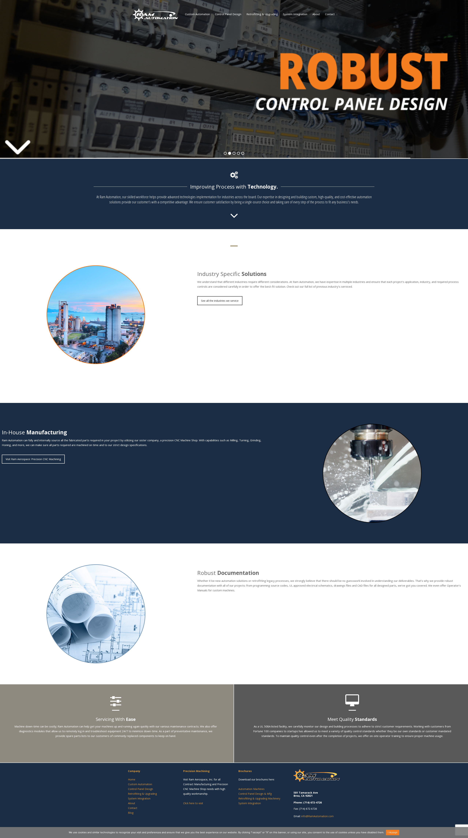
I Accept (392, 832)
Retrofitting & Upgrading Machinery (259, 798)
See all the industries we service (220, 300)
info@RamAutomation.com (317, 816)
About (316, 14)
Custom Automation (197, 14)
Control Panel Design (228, 14)
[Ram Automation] (155, 15)
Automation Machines (251, 789)
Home (131, 779)
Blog (130, 812)
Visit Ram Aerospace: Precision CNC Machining (33, 459)
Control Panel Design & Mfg (255, 793)
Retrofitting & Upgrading (262, 14)
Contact (330, 14)
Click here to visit (193, 803)
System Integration (295, 14)
